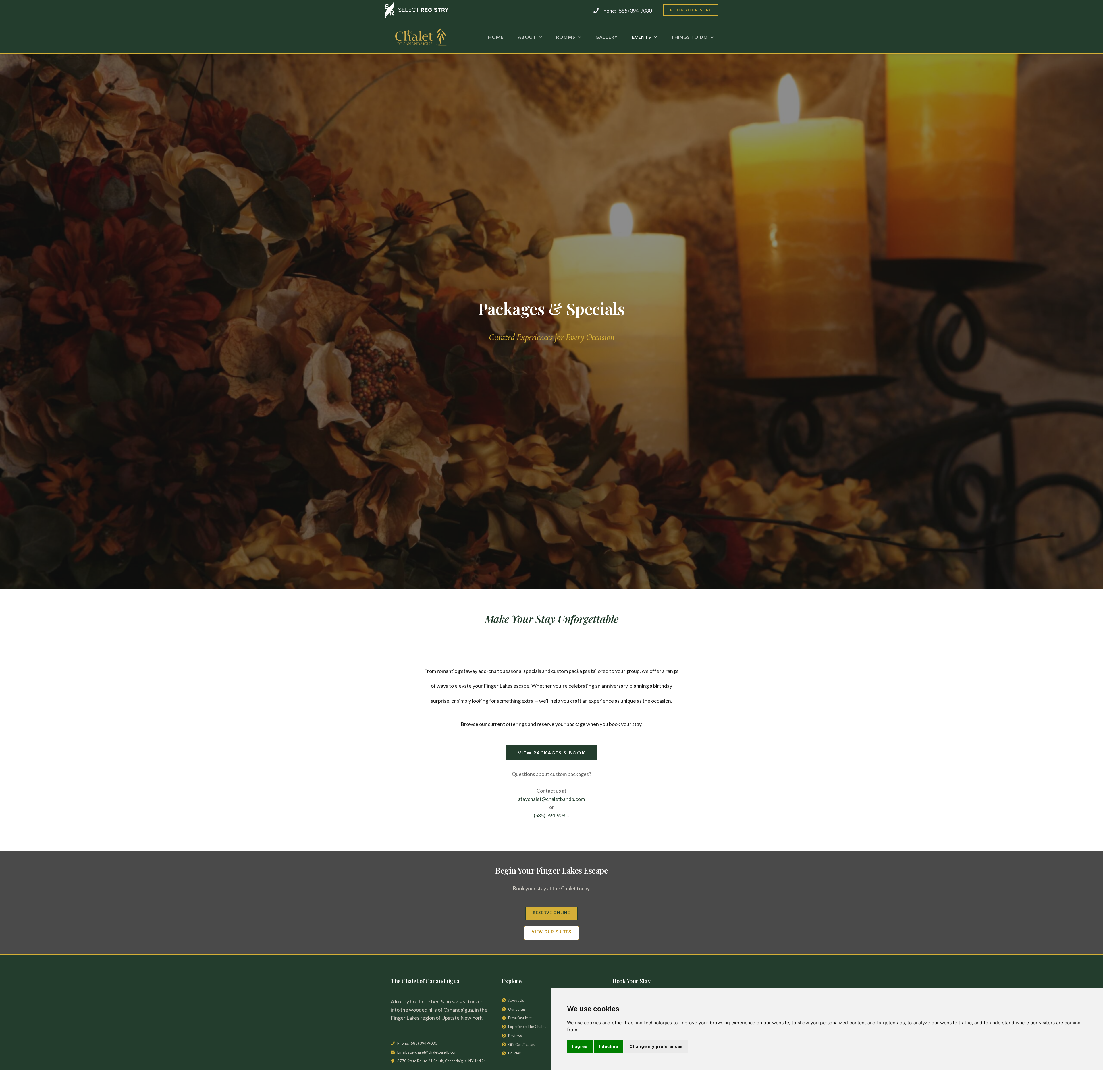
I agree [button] (579, 1046)
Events (641, 37)
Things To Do (689, 37)
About (527, 37)
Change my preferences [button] (656, 1046)
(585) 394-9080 (551, 815)
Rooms (565, 37)
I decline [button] (608, 1046)
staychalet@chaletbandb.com (551, 799)
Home (496, 37)
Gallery (606, 37)
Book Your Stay (690, 10)
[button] (539, 37)
